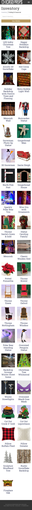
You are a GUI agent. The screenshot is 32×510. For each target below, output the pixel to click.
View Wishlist (16, 21)
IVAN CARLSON (22, 504)
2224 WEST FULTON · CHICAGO (12, 505)
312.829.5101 (25, 505)
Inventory (4, 12)
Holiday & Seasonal (15, 12)
